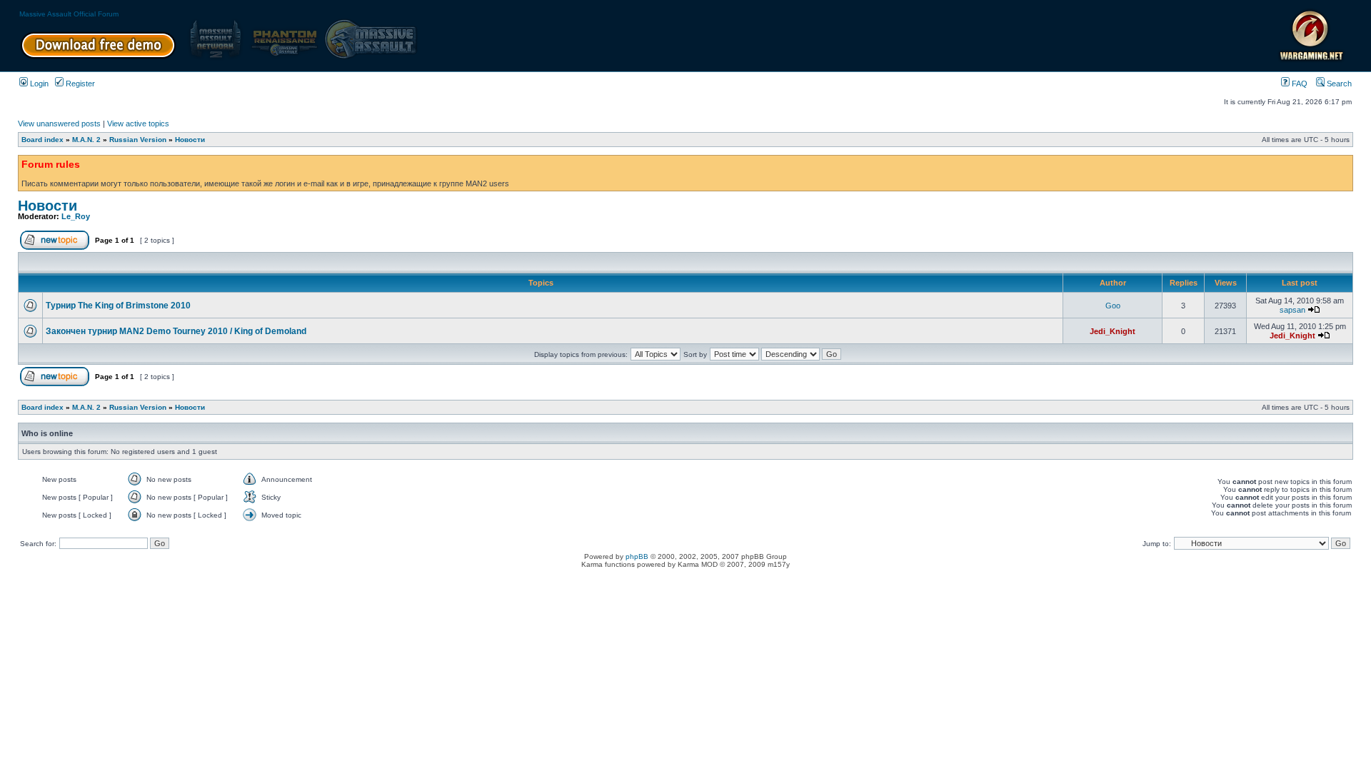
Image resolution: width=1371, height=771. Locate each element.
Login (38, 83)
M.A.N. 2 (86, 139)
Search (1338, 83)
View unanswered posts (59, 123)
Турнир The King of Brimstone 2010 (118, 306)
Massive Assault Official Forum (69, 14)
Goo (1112, 305)
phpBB (637, 556)
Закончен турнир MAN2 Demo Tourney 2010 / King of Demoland (176, 331)
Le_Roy (75, 216)
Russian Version (137, 139)
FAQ (1298, 83)
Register (79, 83)
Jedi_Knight (1112, 331)
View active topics (138, 123)
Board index (42, 139)
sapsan (1292, 310)
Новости (190, 139)
